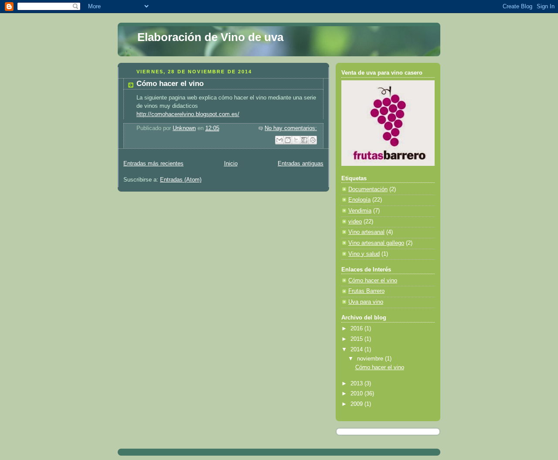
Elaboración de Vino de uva (210, 37)
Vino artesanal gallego (376, 243)
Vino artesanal (366, 232)
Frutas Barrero (366, 291)
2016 (357, 329)
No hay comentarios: (291, 128)
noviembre (371, 359)
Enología (359, 200)
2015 (357, 339)
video (355, 222)
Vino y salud (364, 254)
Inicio (231, 164)
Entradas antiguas (300, 164)
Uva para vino (365, 302)
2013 (357, 384)
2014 (357, 350)
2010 (357, 394)
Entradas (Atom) (180, 180)
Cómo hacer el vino (170, 83)
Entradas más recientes (153, 164)
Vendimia (359, 211)
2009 (357, 404)
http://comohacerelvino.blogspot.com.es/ (187, 114)
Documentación (368, 189)
